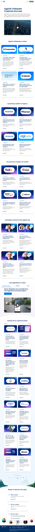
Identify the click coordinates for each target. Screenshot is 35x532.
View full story (8, 293)
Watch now (12, 499)
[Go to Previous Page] (9, 478)
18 (23, 477)
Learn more (4, 68)
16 (17, 477)
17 (20, 477)
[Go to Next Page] (26, 478)
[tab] (6, 286)
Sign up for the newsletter (15, 518)
